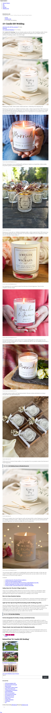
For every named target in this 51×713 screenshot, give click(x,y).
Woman (4, 7)
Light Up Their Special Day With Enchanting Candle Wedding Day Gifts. (22, 582)
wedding (12, 635)
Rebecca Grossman (9, 697)
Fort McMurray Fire (9, 695)
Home (6, 17)
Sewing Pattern (6, 3)
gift (9, 635)
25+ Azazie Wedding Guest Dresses (11, 673)
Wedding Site (5, 8)
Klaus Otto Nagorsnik (10, 688)
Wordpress (14, 704)
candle (6, 635)
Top (1, 712)
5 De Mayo (7, 701)
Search (4, 675)
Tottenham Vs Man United (11, 687)
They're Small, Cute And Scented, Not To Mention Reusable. (19, 585)
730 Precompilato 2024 (10, 683)
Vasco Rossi (8, 698)
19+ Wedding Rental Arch (8, 651)
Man (3, 6)
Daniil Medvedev (9, 691)
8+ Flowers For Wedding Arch (9, 662)
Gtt (5, 702)
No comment (15, 27)
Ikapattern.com (6, 14)
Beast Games (8, 686)
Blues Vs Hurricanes (9, 693)
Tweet (5, 636)
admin (4, 27)
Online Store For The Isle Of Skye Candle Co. (15, 580)
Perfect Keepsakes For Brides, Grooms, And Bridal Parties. (19, 584)
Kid (3, 4)
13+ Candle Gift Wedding (8, 29)
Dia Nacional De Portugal (11, 684)
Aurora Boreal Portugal (10, 694)
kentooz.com (25, 704)
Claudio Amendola (9, 699)
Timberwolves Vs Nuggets (11, 690)
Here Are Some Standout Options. (13, 581)
